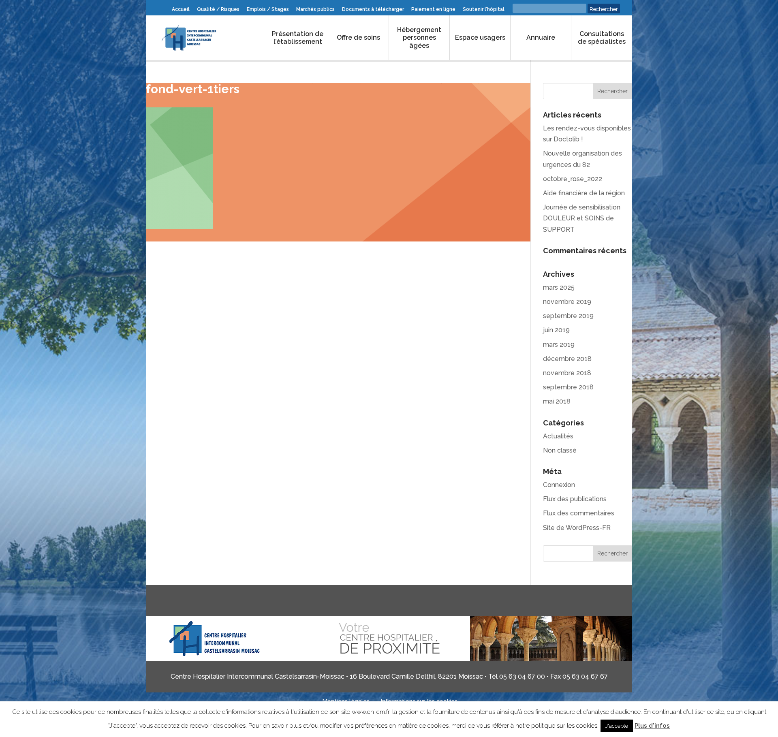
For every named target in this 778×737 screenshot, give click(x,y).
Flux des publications (575, 499)
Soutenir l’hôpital (483, 9)
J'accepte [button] (616, 726)
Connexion (559, 485)
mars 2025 (559, 287)
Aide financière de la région (584, 193)
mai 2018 (557, 401)
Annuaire (540, 37)
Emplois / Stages (268, 9)
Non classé (560, 450)
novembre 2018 (567, 373)
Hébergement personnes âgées (419, 37)
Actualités (558, 436)
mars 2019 (559, 344)
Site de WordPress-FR (577, 528)
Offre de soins (358, 37)
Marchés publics (315, 9)
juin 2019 (556, 330)
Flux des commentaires (578, 513)
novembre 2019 (567, 301)
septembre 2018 (568, 387)
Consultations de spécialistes (602, 37)
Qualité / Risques (218, 9)
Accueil (181, 9)
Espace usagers (480, 37)
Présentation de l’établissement (297, 37)
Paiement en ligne (433, 9)
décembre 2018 (567, 359)
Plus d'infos (652, 725)
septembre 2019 (568, 316)
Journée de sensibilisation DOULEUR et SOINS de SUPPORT (581, 218)
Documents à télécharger (373, 9)
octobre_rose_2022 (572, 179)
